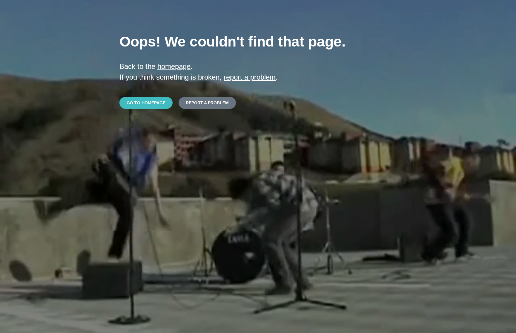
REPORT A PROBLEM (207, 102)
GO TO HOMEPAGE (146, 102)
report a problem (250, 77)
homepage (174, 66)
